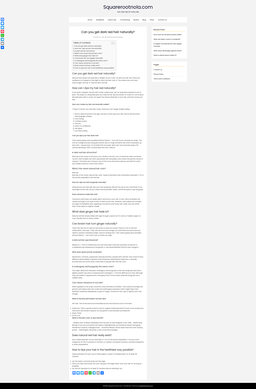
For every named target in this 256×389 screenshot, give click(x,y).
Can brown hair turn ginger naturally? (89, 58)
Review (136, 20)
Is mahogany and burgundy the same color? (91, 61)
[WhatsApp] (2, 35)
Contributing (125, 20)
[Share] (2, 47)
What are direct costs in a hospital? (167, 39)
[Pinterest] (2, 31)
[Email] (2, 43)
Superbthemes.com (146, 386)
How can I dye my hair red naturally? (88, 48)
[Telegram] (2, 39)
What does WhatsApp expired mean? (168, 51)
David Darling (117, 37)
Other (152, 20)
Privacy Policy (158, 74)
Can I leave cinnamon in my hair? (87, 63)
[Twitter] (2, 27)
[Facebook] (2, 19)
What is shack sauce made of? (165, 55)
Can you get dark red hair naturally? (87, 46)
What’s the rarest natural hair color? (88, 53)
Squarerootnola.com (128, 7)
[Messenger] (2, 23)
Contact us (162, 20)
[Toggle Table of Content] (112, 43)
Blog (144, 20)
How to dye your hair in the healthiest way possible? (94, 68)
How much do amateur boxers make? (168, 35)
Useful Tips (112, 20)
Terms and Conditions (162, 79)
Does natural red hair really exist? (87, 65)
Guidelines (100, 20)
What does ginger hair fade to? (86, 56)
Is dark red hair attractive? (85, 51)
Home (90, 20)
